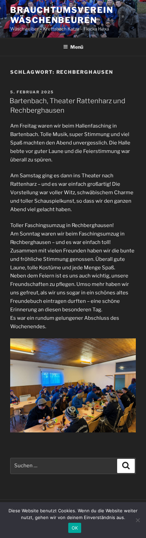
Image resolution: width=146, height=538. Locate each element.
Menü (76, 47)
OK (75, 528)
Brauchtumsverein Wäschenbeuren (61, 15)
